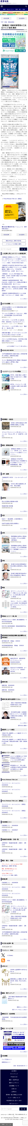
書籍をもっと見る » (22, 1007)
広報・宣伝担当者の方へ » (20, 1065)
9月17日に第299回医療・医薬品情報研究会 (14, 626)
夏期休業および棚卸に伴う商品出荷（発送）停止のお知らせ (18, 980)
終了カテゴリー (14, 1103)
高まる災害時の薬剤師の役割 (10, 501)
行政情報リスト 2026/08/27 (10, 830)
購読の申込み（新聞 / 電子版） (14, 240)
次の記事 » (21, 18)
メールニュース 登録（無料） (10, 875)
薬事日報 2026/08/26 (8, 690)
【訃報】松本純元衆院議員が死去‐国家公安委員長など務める (18, 566)
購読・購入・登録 (20, 9)
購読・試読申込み (14, 1079)
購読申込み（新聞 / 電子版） (10, 866)
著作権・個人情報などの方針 (14, 1094)
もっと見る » (23, 298)
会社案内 (14, 1071)
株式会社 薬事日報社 (14, 1117)
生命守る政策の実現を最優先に (10, 523)
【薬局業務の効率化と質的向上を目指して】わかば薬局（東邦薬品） (18, 538)
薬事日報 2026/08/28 (8, 685)
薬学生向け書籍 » (22, 725)
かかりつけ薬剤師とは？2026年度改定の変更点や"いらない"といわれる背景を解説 (18, 758)
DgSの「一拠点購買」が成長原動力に (12, 519)
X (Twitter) (10, 955)
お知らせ (14, 1088)
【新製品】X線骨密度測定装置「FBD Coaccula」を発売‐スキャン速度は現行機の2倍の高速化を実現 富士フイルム (14, 282)
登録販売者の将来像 (7, 506)
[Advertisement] (14, 406)
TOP (2, 22)
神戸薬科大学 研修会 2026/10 (11, 641)
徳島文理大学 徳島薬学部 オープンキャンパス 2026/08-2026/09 (18, 660)
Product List (14, 1076)
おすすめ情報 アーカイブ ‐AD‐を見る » (17, 346)
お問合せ (14, 1091)
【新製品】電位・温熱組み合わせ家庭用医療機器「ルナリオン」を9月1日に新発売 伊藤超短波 (14, 288)
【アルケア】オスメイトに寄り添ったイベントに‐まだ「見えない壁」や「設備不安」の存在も (14, 434)
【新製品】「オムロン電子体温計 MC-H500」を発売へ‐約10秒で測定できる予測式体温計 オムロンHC (14, 275)
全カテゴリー (10, 9)
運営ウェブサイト (14, 1082)
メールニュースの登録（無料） (14, 244)
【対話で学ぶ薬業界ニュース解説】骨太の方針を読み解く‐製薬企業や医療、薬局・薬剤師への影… (14, 741)
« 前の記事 (6, 18)
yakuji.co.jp (3, 1114)
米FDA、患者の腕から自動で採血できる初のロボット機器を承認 (18, 376)
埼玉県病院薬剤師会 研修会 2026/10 (13, 645)
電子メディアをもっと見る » (19, 1009)
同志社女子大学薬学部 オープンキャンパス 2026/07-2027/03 (18, 669)
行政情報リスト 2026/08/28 (10, 825)
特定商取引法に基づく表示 (14, 1100)
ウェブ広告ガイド (7, 1059)
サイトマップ (14, 1073)
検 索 (23, 249)
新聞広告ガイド (6, 1062)
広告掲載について (14, 1085)
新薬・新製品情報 (9, 22)
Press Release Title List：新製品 (13, 198)
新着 (4, 9)
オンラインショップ (7, 870)
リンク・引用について (14, 1097)
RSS (8, 960)
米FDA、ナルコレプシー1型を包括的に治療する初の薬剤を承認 (18, 386)
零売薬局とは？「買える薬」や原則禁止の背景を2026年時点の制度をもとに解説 (18, 767)
